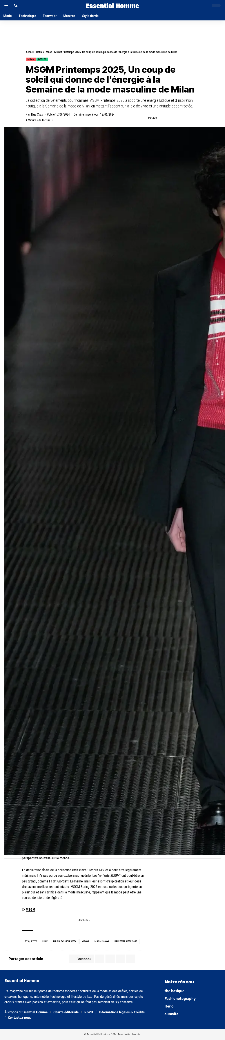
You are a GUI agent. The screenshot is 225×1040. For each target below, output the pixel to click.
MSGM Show (101, 941)
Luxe (44, 941)
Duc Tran (37, 114)
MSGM (30, 910)
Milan (49, 52)
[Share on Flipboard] (176, 117)
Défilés (40, 52)
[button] (8, 5)
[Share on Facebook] (162, 117)
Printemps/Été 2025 (125, 941)
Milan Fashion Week (64, 941)
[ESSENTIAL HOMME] (112, 5)
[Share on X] (169, 117)
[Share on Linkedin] (183, 117)
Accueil (30, 52)
